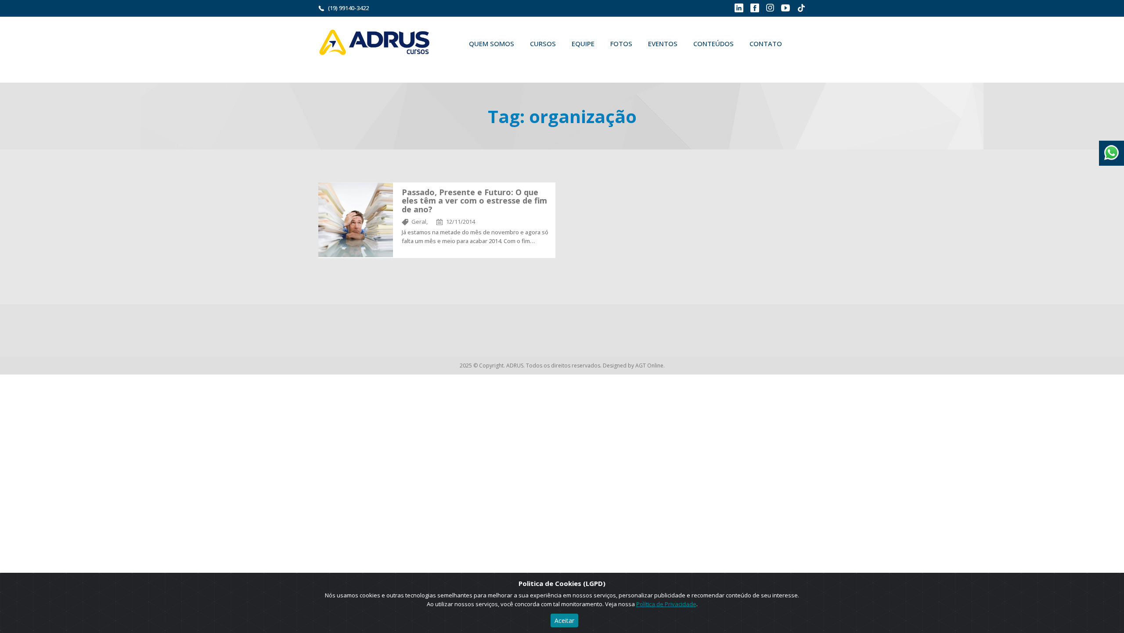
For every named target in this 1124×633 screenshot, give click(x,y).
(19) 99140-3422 (348, 8)
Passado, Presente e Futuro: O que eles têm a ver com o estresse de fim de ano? (474, 201)
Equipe (583, 43)
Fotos (621, 43)
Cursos (543, 43)
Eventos (662, 43)
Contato (765, 43)
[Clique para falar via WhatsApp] (1111, 149)
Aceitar (564, 620)
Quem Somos (491, 43)
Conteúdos (713, 43)
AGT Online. (650, 365)
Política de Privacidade (666, 604)
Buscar (473, 64)
